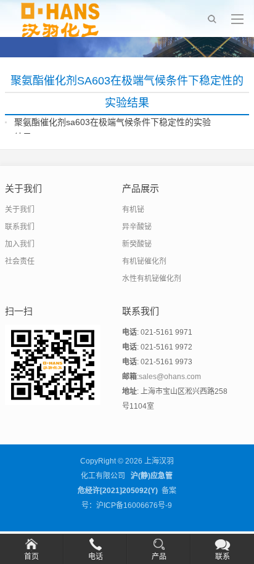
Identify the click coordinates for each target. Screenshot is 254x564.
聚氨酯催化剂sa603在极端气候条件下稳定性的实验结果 (112, 129)
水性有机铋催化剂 (151, 278)
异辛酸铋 (137, 227)
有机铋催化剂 (144, 261)
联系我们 (20, 227)
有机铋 (133, 209)
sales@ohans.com (170, 376)
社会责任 (20, 261)
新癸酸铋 (137, 244)
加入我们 (20, 244)
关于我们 (20, 209)
